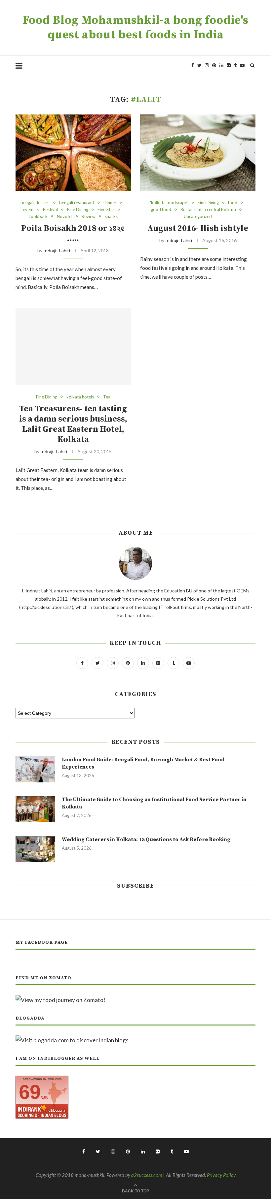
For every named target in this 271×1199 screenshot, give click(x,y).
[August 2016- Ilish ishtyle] (197, 152)
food (232, 202)
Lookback (38, 216)
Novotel (64, 216)
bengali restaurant (76, 202)
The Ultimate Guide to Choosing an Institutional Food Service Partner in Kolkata (154, 803)
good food (161, 209)
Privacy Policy (221, 1175)
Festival (50, 209)
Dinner (109, 202)
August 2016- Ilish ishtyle (197, 228)
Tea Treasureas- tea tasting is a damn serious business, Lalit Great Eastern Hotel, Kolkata (73, 424)
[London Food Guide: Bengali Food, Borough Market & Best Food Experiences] (35, 769)
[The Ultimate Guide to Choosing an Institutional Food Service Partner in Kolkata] (35, 809)
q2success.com (146, 1175)
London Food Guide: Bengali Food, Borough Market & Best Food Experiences (143, 763)
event (28, 209)
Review (89, 216)
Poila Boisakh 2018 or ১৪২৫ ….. (73, 233)
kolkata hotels (80, 396)
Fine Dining (77, 209)
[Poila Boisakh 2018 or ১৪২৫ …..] (73, 152)
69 (30, 1092)
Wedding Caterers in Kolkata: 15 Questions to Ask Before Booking (146, 839)
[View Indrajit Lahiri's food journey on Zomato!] (60, 999)
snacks (111, 216)
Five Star (105, 209)
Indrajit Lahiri (56, 250)
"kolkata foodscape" (168, 202)
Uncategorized (198, 216)
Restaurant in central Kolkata (208, 209)
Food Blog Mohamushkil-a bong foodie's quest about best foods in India (135, 27)
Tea (106, 396)
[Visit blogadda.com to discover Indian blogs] (72, 1040)
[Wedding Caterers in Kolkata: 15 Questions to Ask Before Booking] (35, 849)
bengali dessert (35, 202)
